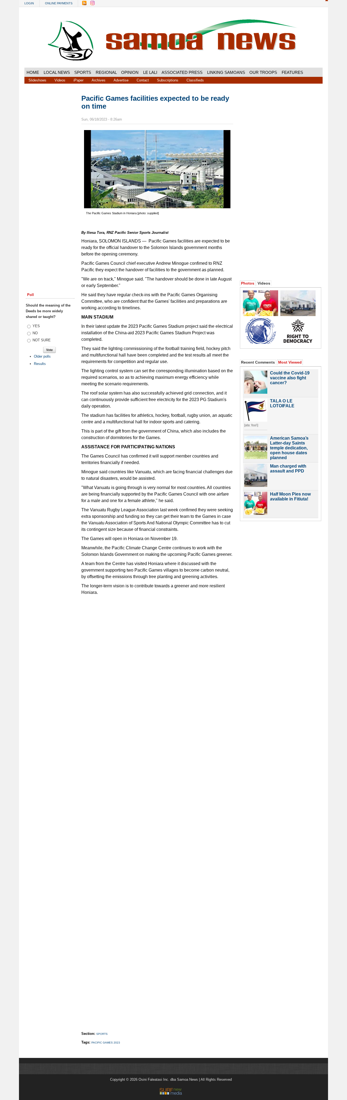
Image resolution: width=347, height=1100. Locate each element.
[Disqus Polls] (157, 666)
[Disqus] (157, 808)
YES (36, 326)
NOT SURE (42, 340)
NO (35, 333)
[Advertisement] (50, 177)
